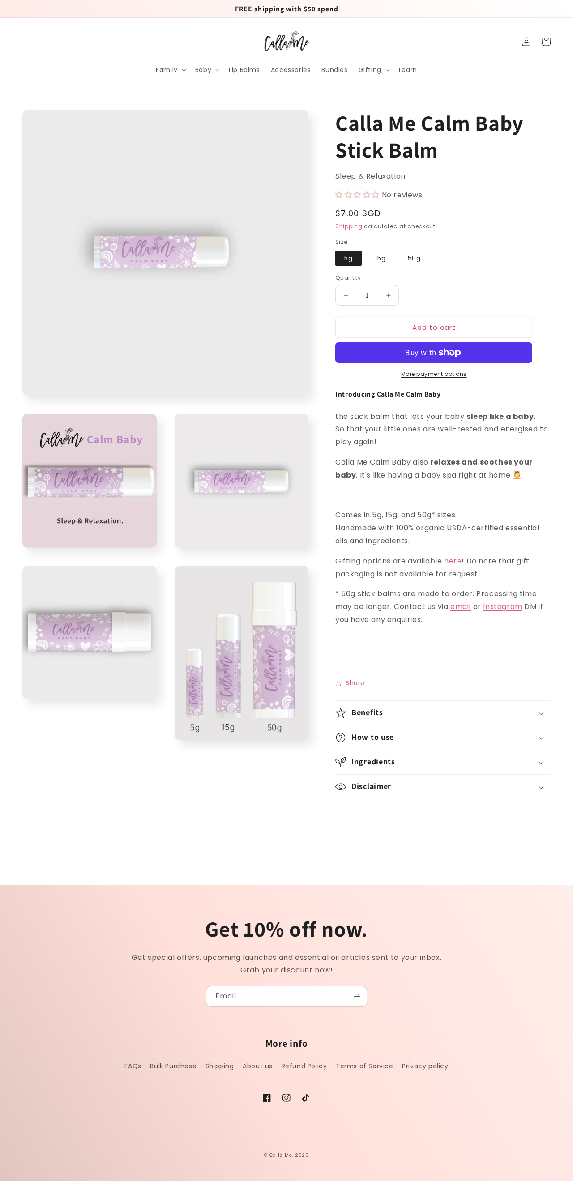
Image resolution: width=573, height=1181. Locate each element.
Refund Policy (304, 1066)
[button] (170, 69)
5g (348, 258)
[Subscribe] (357, 996)
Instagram (502, 606)
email (460, 606)
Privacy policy (425, 1066)
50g (414, 258)
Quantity (348, 277)
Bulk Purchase (173, 1066)
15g (380, 258)
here (453, 561)
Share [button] (355, 682)
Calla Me (280, 1155)
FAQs (132, 1066)
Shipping (349, 226)
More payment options (434, 374)
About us (258, 1066)
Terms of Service (364, 1066)
